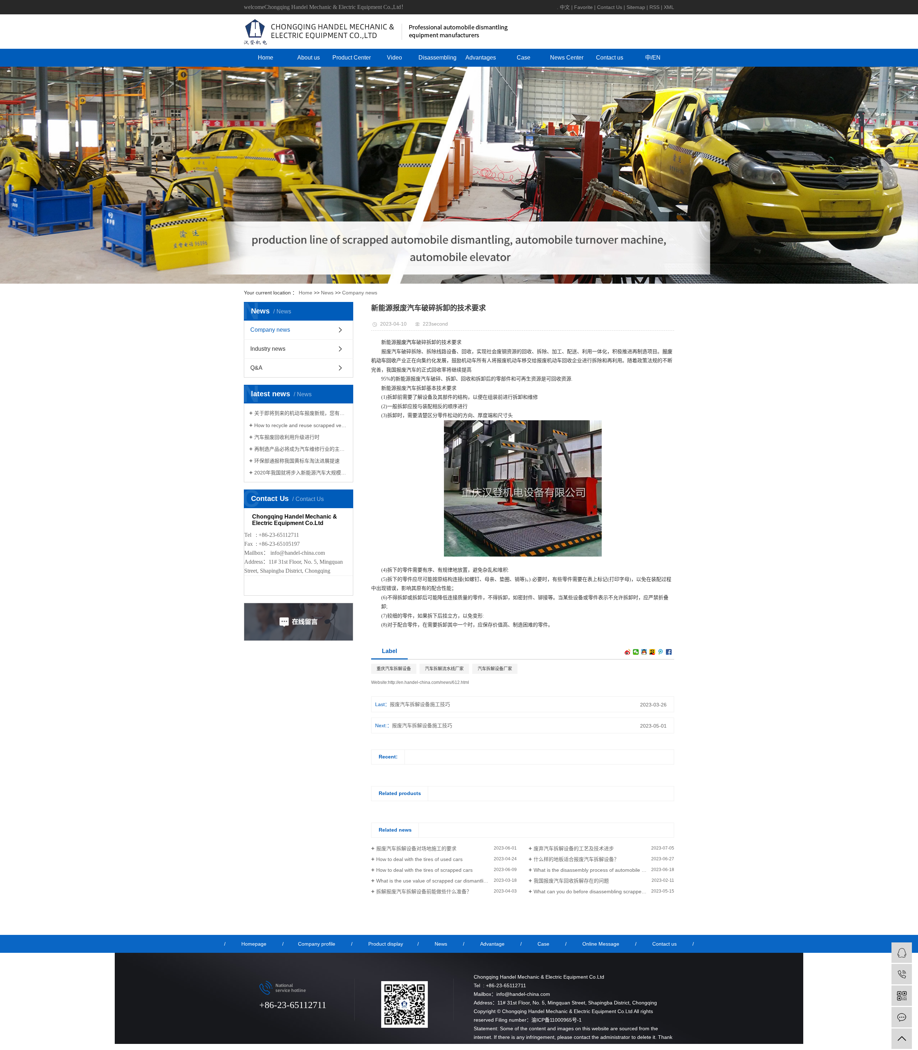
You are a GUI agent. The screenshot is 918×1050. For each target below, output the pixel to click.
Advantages (480, 58)
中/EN (653, 58)
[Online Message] (901, 1017)
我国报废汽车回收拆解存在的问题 (571, 881)
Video (394, 58)
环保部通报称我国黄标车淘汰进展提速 (297, 461)
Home (265, 58)
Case (523, 58)
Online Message (600, 944)
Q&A (256, 368)
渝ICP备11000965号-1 (556, 1020)
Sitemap (635, 7)
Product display (385, 944)
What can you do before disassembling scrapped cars (595, 891)
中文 (565, 7)
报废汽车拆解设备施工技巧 (420, 704)
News (327, 292)
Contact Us (609, 7)
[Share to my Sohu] (652, 652)
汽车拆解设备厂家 (495, 668)
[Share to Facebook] (669, 652)
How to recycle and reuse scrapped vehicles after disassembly (301, 425)
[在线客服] (901, 952)
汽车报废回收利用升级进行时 (287, 437)
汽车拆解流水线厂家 (444, 668)
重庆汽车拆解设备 (394, 668)
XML (669, 7)
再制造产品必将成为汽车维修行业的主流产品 (301, 449)
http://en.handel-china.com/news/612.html (428, 682)
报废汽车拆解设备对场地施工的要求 (416, 848)
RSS (654, 7)
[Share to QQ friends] (644, 652)
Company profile (316, 944)
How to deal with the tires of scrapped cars (424, 870)
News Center (566, 58)
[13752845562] (901, 974)
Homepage (253, 944)
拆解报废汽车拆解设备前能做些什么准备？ (424, 891)
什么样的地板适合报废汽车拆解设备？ (576, 859)
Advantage (492, 944)
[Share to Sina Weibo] (628, 652)
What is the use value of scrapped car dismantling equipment (445, 881)
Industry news (267, 349)
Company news (359, 292)
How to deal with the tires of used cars (419, 859)
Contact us (609, 58)
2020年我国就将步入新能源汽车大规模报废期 (301, 473)
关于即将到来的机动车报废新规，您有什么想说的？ (301, 413)
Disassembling (437, 58)
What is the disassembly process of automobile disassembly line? (604, 870)
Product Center (351, 58)
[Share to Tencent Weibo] (661, 652)
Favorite (583, 7)
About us (308, 58)
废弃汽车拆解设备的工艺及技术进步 (574, 848)
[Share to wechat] (636, 652)
